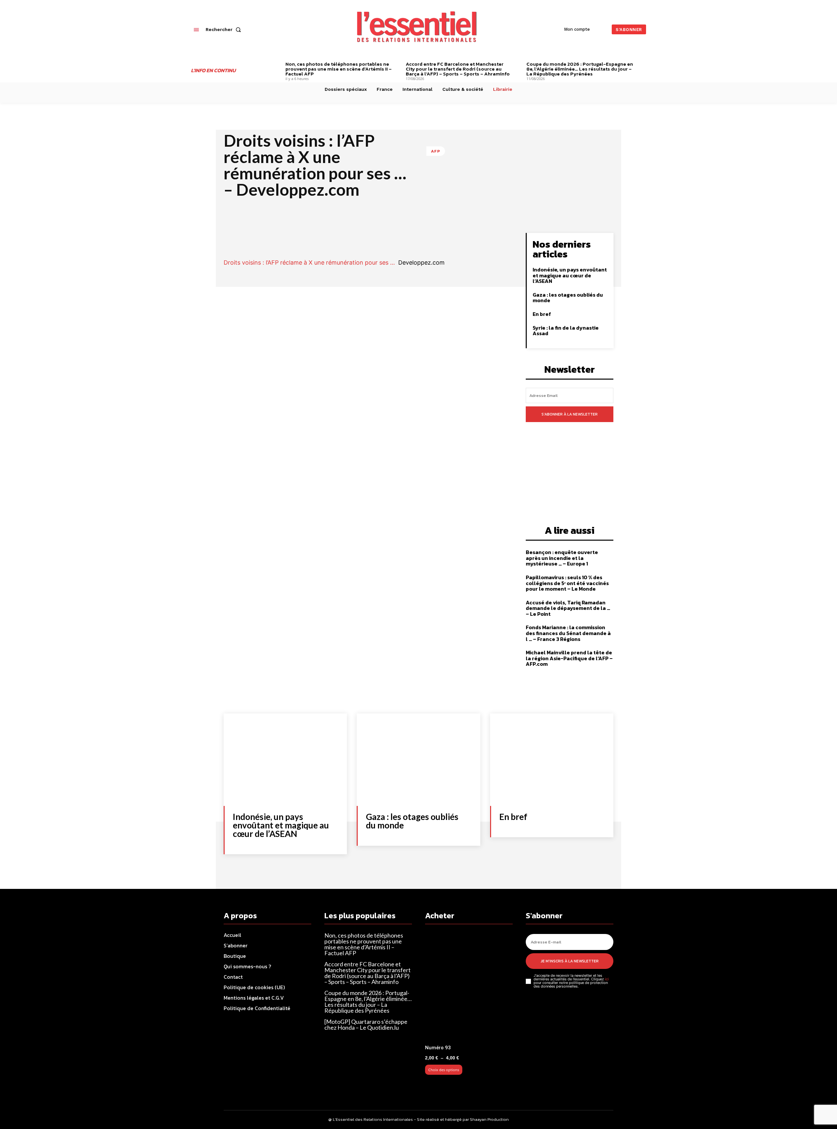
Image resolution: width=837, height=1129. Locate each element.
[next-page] (644, 65)
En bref (542, 314)
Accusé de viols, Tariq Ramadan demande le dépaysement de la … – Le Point (568, 608)
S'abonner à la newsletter (569, 414)
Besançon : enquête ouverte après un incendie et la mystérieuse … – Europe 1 (562, 557)
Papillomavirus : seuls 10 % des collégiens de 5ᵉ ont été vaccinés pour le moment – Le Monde (567, 583)
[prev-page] (275, 65)
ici (607, 979)
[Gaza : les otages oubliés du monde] (418, 759)
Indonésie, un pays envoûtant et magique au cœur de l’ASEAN (570, 275)
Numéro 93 (438, 1048)
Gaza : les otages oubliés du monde (568, 297)
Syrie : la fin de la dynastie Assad (566, 330)
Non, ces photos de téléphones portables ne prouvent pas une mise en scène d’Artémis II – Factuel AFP (338, 68)
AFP (435, 151)
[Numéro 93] (469, 987)
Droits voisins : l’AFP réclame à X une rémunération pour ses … (309, 262)
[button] (225, 29)
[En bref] (551, 759)
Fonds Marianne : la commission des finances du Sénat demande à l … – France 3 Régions (568, 633)
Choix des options (443, 1069)
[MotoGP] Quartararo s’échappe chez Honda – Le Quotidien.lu (365, 1024)
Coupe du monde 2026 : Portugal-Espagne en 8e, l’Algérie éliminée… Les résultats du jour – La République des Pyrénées (579, 68)
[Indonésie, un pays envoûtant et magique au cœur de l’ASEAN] (285, 759)
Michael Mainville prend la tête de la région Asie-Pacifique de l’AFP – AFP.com (569, 658)
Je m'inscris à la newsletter (570, 961)
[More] (489, 239)
